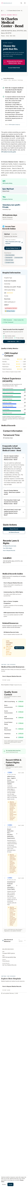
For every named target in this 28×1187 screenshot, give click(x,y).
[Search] (21, 3)
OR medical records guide (8, 152)
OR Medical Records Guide (9, 546)
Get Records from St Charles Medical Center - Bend (14, 62)
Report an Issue (19, 647)
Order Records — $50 (13, 341)
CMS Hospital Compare (14, 124)
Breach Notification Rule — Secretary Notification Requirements (11, 833)
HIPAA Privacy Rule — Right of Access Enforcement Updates (11, 780)
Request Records (14, 529)
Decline (4, 1184)
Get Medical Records (14, 532)
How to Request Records (9, 550)
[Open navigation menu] (25, 3)
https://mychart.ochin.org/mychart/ (12, 242)
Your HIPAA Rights (7, 548)
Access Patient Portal (14, 67)
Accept (10, 1184)
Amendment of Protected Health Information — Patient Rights (11, 885)
